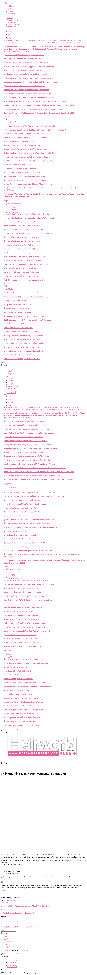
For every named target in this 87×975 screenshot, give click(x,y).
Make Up (10, 288)
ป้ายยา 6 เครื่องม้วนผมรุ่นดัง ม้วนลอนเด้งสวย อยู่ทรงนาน (23, 241)
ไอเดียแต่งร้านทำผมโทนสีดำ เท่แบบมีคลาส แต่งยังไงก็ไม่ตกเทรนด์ (26, 90)
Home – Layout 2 (12, 962)
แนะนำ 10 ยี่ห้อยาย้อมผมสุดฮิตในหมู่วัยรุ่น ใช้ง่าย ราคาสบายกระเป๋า (27, 264)
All (8, 29)
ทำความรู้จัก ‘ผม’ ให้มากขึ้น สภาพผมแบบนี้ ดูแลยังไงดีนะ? (24, 351)
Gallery (9, 8)
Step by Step (7, 283)
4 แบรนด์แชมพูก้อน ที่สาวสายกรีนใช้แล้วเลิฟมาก (21, 249)
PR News (10, 36)
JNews (7, 950)
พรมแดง (15, 900)
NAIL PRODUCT (12, 209)
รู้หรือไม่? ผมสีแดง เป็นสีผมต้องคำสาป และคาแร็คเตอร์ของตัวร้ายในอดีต (29, 153)
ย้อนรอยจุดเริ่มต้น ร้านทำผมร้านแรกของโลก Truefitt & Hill (24, 176)
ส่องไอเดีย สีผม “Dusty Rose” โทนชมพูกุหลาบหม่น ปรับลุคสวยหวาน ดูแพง (29, 66)
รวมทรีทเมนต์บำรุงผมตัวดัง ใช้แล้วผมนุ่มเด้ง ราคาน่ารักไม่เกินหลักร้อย (28, 233)
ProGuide (10, 289)
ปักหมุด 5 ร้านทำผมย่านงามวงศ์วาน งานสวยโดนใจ (22, 145)
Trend (9, 39)
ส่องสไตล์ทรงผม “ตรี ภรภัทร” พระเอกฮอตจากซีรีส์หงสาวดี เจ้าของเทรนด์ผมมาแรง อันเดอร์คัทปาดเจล (39, 105)
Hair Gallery (7, 116)
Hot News (10, 32)
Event (9, 31)
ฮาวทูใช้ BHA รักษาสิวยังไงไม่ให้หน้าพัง (17, 305)
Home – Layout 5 (12, 967)
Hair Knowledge (11, 121)
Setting (9, 291)
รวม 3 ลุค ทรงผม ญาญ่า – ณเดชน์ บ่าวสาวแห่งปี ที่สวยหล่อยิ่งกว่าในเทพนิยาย (30, 97)
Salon (9, 210)
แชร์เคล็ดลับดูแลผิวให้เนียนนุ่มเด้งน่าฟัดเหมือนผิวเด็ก (22, 359)
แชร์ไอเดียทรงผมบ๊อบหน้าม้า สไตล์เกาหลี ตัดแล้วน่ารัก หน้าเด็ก (25, 74)
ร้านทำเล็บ (10, 16)
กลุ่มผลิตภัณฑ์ (11, 26)
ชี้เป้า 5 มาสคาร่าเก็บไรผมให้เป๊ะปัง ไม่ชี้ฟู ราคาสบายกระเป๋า (25, 257)
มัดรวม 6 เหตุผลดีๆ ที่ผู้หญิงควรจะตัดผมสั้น (18, 312)
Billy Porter (7, 900)
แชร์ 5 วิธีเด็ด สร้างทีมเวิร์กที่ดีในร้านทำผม (18, 328)
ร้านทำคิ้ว (10, 18)
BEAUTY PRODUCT (13, 203)
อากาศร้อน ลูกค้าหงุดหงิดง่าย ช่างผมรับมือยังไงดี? (21, 169)
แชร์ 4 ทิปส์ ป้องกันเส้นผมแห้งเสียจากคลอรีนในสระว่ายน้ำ (24, 343)
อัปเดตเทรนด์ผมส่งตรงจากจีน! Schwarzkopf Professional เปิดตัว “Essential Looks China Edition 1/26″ (39, 113)
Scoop (9, 124)
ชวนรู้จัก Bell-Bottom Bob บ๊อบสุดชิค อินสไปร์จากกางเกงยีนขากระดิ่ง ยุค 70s (30, 161)
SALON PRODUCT (13, 212)
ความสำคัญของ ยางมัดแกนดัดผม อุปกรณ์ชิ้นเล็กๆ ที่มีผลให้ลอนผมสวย (28, 184)
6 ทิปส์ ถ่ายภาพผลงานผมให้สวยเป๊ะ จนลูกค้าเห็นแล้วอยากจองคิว (26, 138)
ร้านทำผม (10, 11)
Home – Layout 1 (12, 961)
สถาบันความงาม (12, 22)
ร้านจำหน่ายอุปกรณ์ (13, 24)
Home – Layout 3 (12, 964)
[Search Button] (17, 729)
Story (8, 37)
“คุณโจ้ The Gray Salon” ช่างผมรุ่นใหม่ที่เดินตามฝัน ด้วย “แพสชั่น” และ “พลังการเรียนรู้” (35, 130)
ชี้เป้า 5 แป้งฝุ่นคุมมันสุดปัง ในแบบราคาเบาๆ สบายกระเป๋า (24, 280)
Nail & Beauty (11, 207)
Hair (8, 204)
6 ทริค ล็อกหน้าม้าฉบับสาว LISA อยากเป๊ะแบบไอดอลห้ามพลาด (26, 297)
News (5, 28)
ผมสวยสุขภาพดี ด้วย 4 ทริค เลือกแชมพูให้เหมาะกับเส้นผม (23, 336)
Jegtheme (38, 950)
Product (6, 200)
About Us (10, 3)
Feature (6, 118)
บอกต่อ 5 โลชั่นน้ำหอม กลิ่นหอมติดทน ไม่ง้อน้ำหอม (21, 272)
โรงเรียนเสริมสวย (12, 20)
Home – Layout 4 (12, 965)
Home (5, 2)
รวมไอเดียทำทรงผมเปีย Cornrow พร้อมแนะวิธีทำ (17, 927)
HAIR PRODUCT (12, 206)
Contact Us (10, 6)
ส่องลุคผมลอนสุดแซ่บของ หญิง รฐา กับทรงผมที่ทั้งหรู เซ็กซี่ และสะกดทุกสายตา (31, 82)
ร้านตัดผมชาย (11, 13)
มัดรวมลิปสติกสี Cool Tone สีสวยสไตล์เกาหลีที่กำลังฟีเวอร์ (23, 226)
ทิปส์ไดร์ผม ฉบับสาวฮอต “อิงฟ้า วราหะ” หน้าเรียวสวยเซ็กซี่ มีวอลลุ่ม (27, 320)
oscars (11, 900)
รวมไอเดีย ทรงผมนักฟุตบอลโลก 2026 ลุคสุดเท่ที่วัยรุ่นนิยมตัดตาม (26, 59)
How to (6, 285)
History (9, 5)
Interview (10, 122)
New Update (10, 34)
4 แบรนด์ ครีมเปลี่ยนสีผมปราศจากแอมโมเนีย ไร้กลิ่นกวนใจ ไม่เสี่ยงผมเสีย (29, 218)
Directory (6, 9)
